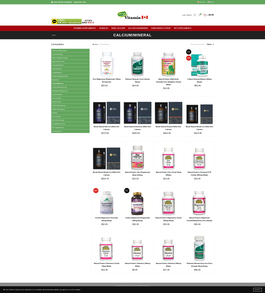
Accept (257, 289)
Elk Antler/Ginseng (138, 28)
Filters (209, 44)
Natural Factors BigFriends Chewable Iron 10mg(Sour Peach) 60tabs (168, 81)
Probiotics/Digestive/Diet (60, 76)
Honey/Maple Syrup (161, 28)
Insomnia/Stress (57, 94)
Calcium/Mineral (57, 83)
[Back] (53, 35)
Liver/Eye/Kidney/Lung (59, 87)
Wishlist (200, 14)
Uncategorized (57, 131)
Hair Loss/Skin (56, 98)
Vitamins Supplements (85, 28)
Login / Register (187, 15)
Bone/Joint (55, 80)
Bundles (103, 28)
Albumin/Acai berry (58, 61)
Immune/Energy (57, 54)
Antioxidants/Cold (57, 65)
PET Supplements (182, 28)
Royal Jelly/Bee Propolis (60, 58)
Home (96, 44)
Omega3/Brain (57, 72)
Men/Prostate (56, 102)
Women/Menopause (58, 105)
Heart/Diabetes (57, 69)
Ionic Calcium (118, 28)
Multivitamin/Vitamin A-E (60, 91)
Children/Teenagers (58, 109)
